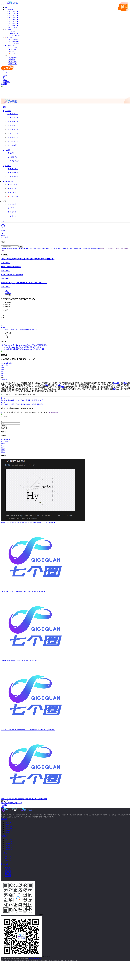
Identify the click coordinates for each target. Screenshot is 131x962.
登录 (2, 221)
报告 (3, 369)
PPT (67, 248)
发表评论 (4, 425)
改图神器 (78, 248)
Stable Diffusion (24, 248)
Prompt (13, 248)
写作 (2, 248)
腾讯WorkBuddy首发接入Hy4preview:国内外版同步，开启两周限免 (24, 345)
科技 (3, 375)
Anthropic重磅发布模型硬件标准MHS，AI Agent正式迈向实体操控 (23, 349)
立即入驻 (4, 379)
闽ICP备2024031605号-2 (35, 958)
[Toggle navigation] (1, 4)
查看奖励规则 (53, 412)
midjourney (7, 248)
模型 (3, 373)
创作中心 (7, 82)
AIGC (17, 248)
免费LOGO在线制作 (93, 248)
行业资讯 (8, 293)
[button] (7, 111)
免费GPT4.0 (33, 248)
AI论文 (59, 248)
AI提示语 (72, 248)
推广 (3, 371)
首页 (6, 291)
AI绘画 (54, 248)
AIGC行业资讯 (6, 363)
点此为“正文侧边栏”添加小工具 (11, 803)
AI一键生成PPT (119, 248)
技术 (3, 367)
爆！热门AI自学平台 (107, 248)
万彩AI (64, 248)
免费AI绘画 (41, 248)
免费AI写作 (48, 248)
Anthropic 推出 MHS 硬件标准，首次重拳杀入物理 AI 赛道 (21, 347)
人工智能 (4, 365)
